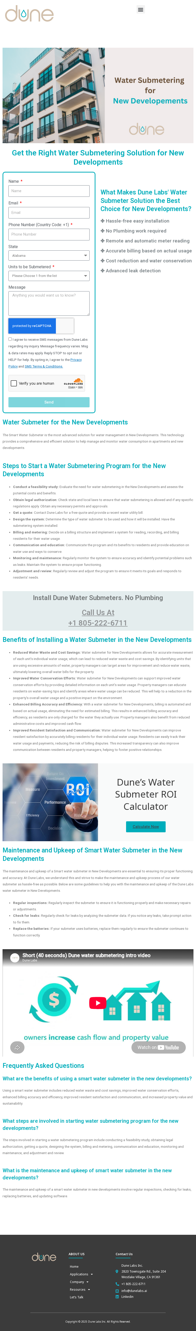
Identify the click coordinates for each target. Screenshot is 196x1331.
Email (13, 203)
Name (14, 181)
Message (17, 287)
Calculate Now (146, 826)
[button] (141, 9)
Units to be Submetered (30, 266)
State (13, 246)
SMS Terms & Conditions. (44, 366)
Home (74, 1266)
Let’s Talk (76, 1297)
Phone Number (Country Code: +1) (39, 224)
